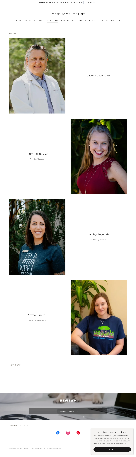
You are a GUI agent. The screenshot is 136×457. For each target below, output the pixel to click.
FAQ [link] (80, 21)
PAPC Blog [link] (91, 21)
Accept (112, 449)
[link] (68, 15)
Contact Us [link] (67, 21)
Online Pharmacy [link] (110, 21)
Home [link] (19, 21)
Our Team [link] (52, 21)
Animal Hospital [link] (34, 21)
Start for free (90, 2)
